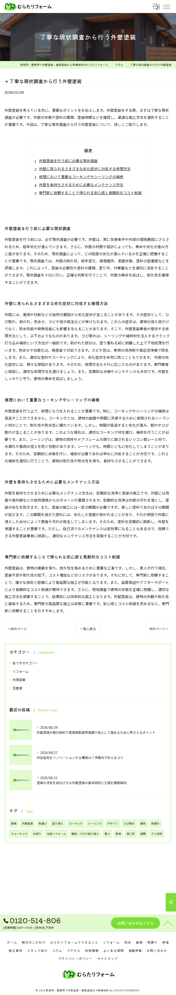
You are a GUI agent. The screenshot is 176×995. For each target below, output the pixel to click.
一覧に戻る (88, 628)
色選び (42, 823)
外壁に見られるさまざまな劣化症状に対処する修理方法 (85, 168)
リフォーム (21, 671)
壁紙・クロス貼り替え (85, 833)
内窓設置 (19, 679)
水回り (37, 833)
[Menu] (166, 6)
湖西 (143, 833)
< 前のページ (17, 628)
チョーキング (19, 833)
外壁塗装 (27, 823)
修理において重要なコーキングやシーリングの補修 (81, 176)
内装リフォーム (56, 833)
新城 (118, 833)
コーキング (75, 823)
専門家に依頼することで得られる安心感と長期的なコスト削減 (90, 192)
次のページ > (158, 628)
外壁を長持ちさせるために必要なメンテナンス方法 (81, 184)
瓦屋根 (17, 688)
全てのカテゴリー (25, 663)
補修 (143, 823)
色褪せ (155, 823)
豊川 (107, 833)
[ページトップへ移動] (168, 923)
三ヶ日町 (156, 833)
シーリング (95, 823)
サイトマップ (107, 958)
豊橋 (13, 823)
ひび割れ (129, 823)
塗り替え (57, 823)
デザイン (112, 823)
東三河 (130, 833)
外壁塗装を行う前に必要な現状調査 (68, 160)
